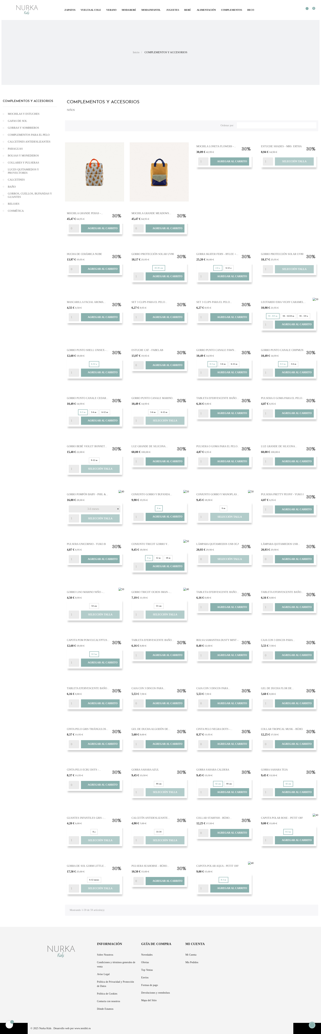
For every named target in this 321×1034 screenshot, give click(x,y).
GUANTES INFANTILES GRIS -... (86, 818)
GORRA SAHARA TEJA (274, 769)
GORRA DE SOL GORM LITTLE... (86, 866)
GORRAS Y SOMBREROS (23, 127)
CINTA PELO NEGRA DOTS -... (214, 729)
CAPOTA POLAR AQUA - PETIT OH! (217, 866)
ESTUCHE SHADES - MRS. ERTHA (281, 146)
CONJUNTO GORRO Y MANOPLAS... (217, 494)
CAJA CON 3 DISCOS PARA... (278, 640)
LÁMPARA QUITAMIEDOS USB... (280, 544)
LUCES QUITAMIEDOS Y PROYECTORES (23, 171)
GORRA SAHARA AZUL (145, 769)
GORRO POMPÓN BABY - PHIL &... (87, 494)
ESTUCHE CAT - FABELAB (147, 350)
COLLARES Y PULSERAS (23, 162)
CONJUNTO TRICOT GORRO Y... (150, 544)
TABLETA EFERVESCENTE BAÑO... (217, 398)
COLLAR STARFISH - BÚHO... (214, 818)
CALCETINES (16, 179)
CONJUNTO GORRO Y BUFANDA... (152, 494)
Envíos (144, 977)
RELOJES (13, 203)
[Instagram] (244, 946)
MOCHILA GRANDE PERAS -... (85, 213)
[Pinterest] (237, 946)
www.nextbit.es (82, 1028)
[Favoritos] (305, 10)
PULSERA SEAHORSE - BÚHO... (150, 866)
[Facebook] (231, 946)
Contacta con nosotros (108, 1001)
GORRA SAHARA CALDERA (212, 769)
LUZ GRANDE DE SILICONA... (150, 446)
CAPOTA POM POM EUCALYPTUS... (88, 640)
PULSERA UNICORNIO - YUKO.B (86, 544)
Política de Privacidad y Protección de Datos (115, 983)
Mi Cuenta (190, 954)
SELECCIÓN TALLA (294, 161)
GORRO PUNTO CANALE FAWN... (216, 350)
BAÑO (12, 186)
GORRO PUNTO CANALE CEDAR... (87, 398)
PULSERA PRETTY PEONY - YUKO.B (282, 494)
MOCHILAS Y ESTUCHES (23, 113)
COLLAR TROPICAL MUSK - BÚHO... (283, 729)
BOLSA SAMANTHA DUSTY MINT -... (218, 640)
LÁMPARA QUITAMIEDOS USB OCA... (218, 544)
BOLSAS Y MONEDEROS (23, 155)
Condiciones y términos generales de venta (116, 964)
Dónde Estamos (105, 1008)
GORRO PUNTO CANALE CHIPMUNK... (284, 350)
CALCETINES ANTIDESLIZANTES (29, 141)
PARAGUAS (15, 148)
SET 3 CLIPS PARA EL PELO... (149, 302)
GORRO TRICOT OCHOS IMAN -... (152, 592)
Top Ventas (147, 970)
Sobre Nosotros (105, 954)
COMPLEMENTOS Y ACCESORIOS (28, 101)
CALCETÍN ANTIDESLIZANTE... (151, 818)
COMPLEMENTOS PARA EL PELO (29, 134)
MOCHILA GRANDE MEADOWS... (151, 213)
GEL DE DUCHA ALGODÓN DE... (151, 729)
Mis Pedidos (191, 962)
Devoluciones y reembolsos (155, 992)
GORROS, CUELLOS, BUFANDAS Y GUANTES (30, 195)
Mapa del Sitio (149, 1000)
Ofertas (145, 962)
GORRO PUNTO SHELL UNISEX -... (87, 350)
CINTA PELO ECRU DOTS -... (84, 769)
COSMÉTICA (16, 210)
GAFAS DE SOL (17, 120)
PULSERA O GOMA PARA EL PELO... (282, 398)
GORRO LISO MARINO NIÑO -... (86, 592)
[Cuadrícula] (69, 125)
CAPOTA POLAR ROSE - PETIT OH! (282, 818)
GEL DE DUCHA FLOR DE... (277, 688)
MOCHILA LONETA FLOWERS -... (216, 146)
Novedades (147, 954)
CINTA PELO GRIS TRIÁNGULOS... (87, 729)
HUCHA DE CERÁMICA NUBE (84, 254)
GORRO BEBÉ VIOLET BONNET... (87, 446)
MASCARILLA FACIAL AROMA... (86, 302)
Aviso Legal (103, 974)
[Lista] (76, 125)
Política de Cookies (107, 993)
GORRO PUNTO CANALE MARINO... (153, 398)
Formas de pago (149, 985)
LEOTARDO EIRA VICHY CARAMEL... (283, 302)
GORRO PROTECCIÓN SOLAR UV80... (154, 254)
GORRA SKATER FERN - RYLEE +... (217, 254)
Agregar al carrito (100, 228)
